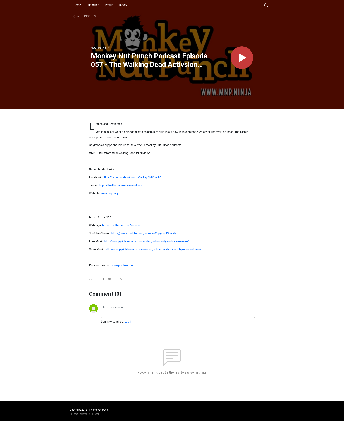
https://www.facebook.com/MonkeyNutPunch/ (132, 177)
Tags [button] (122, 5)
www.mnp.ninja (110, 193)
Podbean (95, 414)
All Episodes (86, 16)
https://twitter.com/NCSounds (121, 225)
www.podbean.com (123, 265)
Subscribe (93, 5)
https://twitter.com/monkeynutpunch (121, 185)
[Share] (121, 279)
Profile (109, 5)
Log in (128, 321)
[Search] (266, 5)
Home (77, 5)
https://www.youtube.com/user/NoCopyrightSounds (143, 233)
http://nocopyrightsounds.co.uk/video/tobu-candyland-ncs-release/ (146, 241)
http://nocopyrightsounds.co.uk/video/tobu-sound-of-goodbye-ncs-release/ (153, 249)
